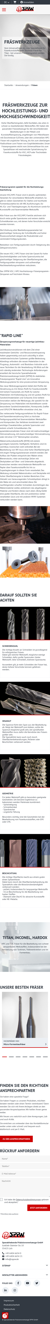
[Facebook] (18, 1283)
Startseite (8, 85)
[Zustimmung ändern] (5, 1315)
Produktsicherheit (12, 1304)
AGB (5, 1313)
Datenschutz (9, 1309)
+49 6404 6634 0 (13, 1253)
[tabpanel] (25, 1020)
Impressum (9, 1300)
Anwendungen (22, 85)
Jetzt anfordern (38, 1207)
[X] (36, 1283)
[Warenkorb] (15, 2)
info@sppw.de (12, 1259)
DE (6, 2)
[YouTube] (27, 1283)
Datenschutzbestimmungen (28, 1199)
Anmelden (28, 2)
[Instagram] (14, 1290)
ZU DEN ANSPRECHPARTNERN (16, 1139)
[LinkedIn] (5, 1290)
